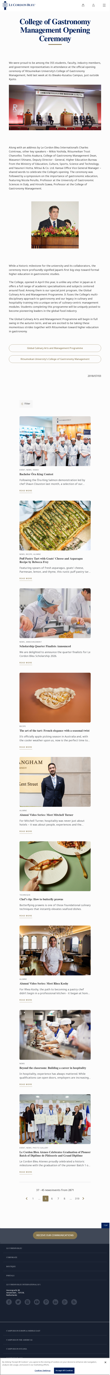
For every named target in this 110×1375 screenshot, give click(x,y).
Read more (25, 490)
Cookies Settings (43, 1370)
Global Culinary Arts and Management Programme (55, 348)
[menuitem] (83, 5)
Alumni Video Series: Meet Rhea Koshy (43, 983)
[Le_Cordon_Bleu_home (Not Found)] (19, 5)
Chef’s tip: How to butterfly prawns (41, 899)
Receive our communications (55, 1235)
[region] (55, 1366)
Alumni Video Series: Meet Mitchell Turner (46, 815)
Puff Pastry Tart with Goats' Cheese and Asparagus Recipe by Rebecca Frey (51, 560)
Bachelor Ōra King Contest (36, 474)
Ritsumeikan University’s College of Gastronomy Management (55, 359)
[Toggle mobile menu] (104, 5)
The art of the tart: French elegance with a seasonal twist (54, 730)
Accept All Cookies (64, 1370)
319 (77, 1198)
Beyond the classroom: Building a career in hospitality (52, 1068)
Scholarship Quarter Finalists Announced (45, 646)
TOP (106, 1225)
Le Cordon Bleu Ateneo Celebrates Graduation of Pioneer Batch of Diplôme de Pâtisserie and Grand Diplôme (55, 1153)
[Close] (105, 1362)
